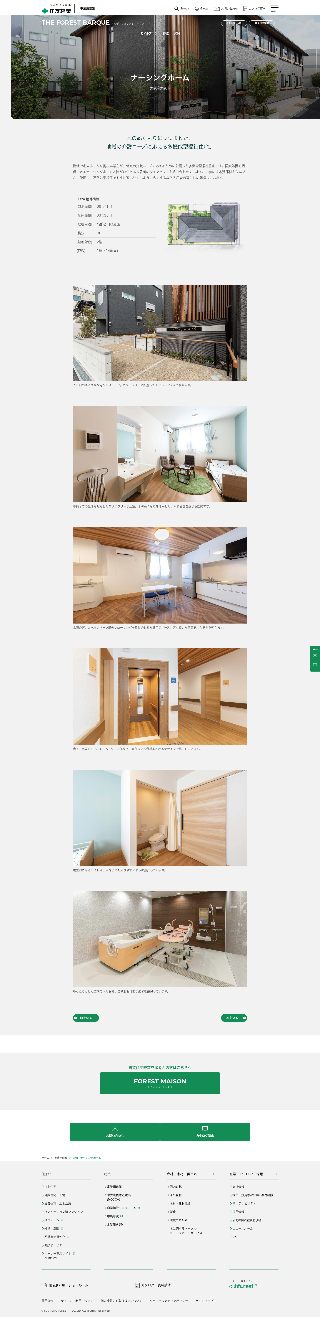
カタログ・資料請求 (156, 1285)
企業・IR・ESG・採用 (246, 1174)
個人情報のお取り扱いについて (121, 1300)
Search (184, 8)
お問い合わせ (229, 8)
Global (204, 8)
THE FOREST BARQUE (75, 22)
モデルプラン (149, 33)
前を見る (86, 1017)
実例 (177, 33)
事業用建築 (87, 8)
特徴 (166, 33)
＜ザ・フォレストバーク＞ (129, 23)
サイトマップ (204, 1300)
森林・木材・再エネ (182, 1174)
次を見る (232, 1017)
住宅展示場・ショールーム (69, 1285)
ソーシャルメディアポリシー (169, 1300)
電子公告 (47, 1300)
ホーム (45, 1157)
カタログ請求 (257, 8)
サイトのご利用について (77, 1300)
